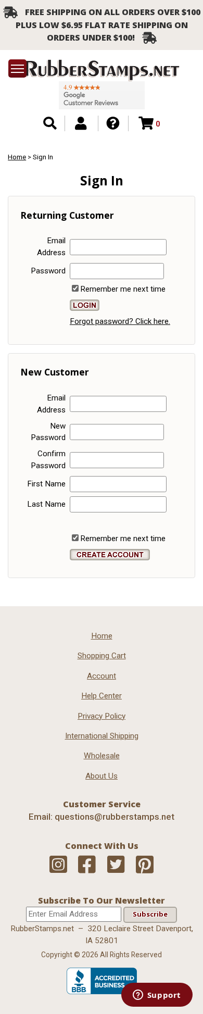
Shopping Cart (102, 655)
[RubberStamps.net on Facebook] (87, 865)
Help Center (101, 695)
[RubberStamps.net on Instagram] (58, 865)
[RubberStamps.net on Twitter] (116, 865)
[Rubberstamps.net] (101, 70)
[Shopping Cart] (146, 123)
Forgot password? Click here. (120, 321)
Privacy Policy (101, 716)
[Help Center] (113, 123)
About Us (101, 776)
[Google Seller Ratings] (102, 95)
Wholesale (102, 755)
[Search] (50, 123)
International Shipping (101, 736)
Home (101, 636)
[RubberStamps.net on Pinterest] (145, 865)
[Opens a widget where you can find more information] (157, 996)
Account (101, 676)
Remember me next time (123, 289)
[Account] (80, 123)
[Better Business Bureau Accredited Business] (102, 991)
